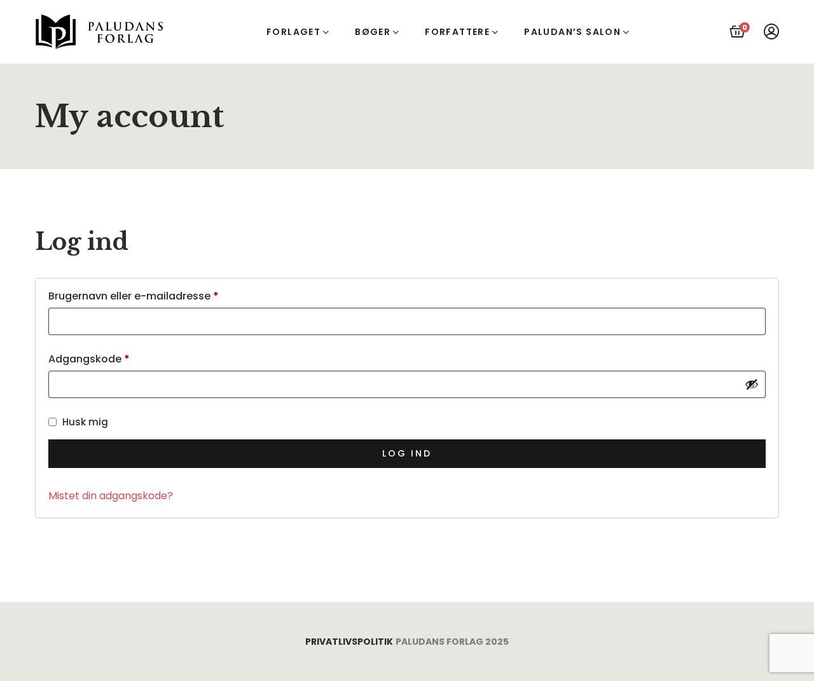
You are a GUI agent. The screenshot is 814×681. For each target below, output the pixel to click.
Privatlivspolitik (349, 641)
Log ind (407, 453)
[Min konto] (771, 32)
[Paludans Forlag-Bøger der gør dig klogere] (100, 32)
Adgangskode (113, 359)
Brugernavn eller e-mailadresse (158, 296)
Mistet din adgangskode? (110, 495)
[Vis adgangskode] (752, 384)
